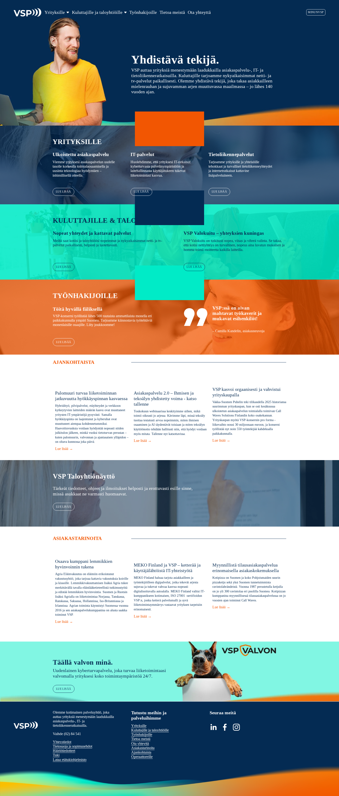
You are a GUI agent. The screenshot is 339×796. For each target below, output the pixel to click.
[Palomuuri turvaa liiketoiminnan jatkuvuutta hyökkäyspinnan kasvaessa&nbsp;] (92, 383)
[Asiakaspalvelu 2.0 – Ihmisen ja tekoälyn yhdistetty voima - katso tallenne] (171, 383)
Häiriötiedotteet (64, 751)
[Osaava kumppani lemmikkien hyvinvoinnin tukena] (92, 553)
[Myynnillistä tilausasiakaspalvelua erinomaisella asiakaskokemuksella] (249, 555)
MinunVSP (316, 12)
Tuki (56, 755)
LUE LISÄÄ (63, 506)
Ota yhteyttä (199, 12)
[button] (278, 374)
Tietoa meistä (172, 12)
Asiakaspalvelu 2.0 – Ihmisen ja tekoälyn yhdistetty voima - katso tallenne (165, 398)
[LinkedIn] (213, 727)
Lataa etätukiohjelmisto (69, 760)
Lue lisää (63, 191)
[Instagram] (236, 727)
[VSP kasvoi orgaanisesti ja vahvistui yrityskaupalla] (249, 381)
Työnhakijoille (143, 12)
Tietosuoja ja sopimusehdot (72, 746)
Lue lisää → (92, 449)
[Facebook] (225, 727)
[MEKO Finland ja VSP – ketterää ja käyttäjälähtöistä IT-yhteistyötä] (171, 555)
